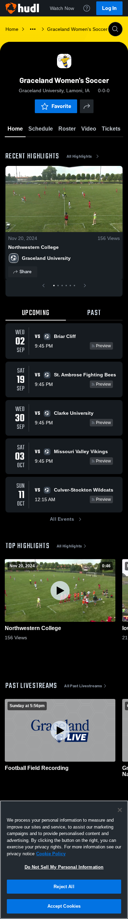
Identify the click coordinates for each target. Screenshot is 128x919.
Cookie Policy (51, 853)
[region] (64, 859)
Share (25, 272)
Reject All (64, 886)
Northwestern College (33, 247)
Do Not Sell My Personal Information (64, 867)
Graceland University (46, 258)
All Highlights (79, 156)
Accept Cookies (64, 906)
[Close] (119, 810)
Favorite (61, 106)
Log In (109, 8)
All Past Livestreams (83, 685)
